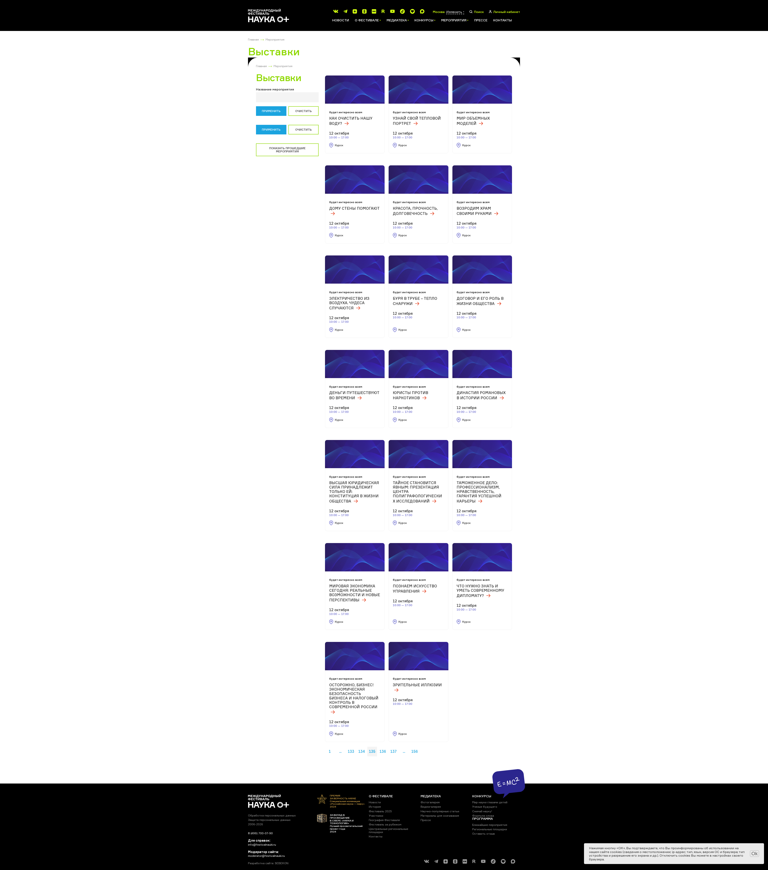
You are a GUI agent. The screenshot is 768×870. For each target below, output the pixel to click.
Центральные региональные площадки (388, 830)
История (375, 806)
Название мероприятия (275, 89)
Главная (253, 39)
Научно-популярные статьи (440, 811)
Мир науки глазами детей (489, 802)
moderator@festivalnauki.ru (266, 855)
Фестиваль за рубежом (385, 824)
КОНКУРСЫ (481, 796)
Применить (271, 111)
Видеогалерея (431, 806)
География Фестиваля (384, 820)
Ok (754, 853)
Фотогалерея (430, 802)
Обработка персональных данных (272, 815)
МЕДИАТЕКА (431, 796)
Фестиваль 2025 (380, 811)
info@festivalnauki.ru (262, 844)
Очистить (303, 111)
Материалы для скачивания (440, 815)
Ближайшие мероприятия (489, 824)
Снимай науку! (482, 811)
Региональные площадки (489, 829)
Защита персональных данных (269, 819)
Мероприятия (275, 39)
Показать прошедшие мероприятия (287, 149)
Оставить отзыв (483, 833)
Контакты (502, 20)
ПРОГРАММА (482, 819)
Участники (376, 815)
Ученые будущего (484, 806)
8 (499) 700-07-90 (260, 833)
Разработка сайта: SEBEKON (268, 863)
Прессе (480, 20)
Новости (340, 20)
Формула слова (483, 815)
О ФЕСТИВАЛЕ (381, 796)
